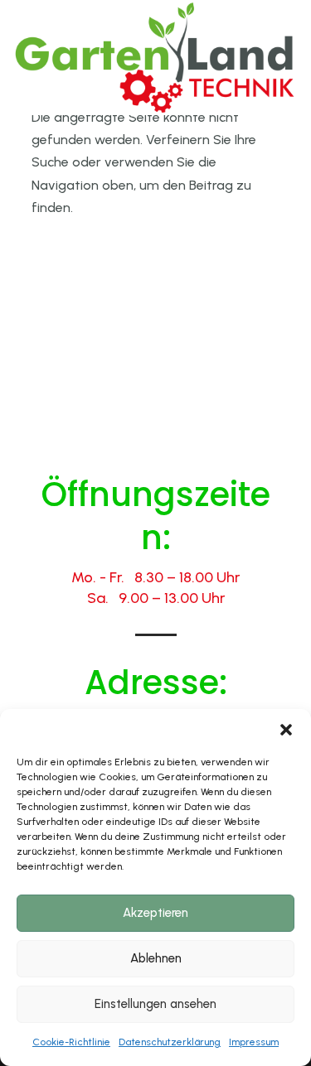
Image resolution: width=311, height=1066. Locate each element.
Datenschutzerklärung (170, 1042)
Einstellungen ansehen (155, 1003)
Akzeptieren (155, 912)
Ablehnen (156, 958)
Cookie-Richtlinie (71, 1042)
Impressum (254, 1042)
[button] (286, 729)
